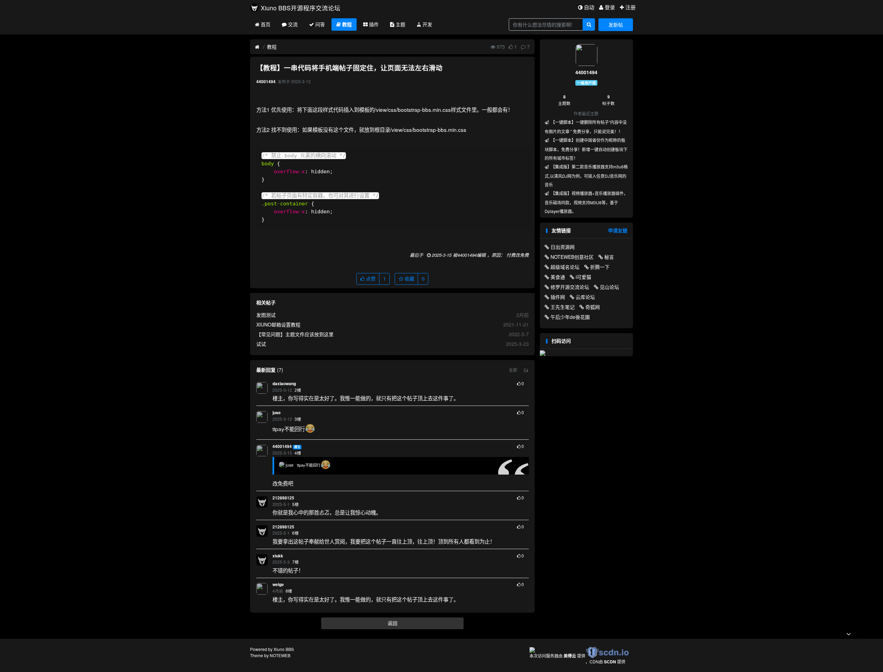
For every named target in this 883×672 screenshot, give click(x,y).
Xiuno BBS (284, 649)
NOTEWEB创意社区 (572, 256)
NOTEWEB (280, 655)
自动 (589, 7)
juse (276, 413)
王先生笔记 (562, 306)
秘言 (609, 256)
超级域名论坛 (564, 266)
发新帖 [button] (615, 24)
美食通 (557, 276)
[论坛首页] (257, 47)
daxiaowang (284, 384)
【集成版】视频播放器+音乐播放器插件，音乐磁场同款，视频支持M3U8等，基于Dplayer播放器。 (586, 202)
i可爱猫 (583, 276)
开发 (427, 24)
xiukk (277, 556)
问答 (320, 24)
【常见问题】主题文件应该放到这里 (295, 334)
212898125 (283, 498)
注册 (630, 7)
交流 (293, 24)
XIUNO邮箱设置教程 (278, 324)
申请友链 (617, 230)
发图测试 (266, 314)
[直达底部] (848, 634)
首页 (265, 24)
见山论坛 (609, 286)
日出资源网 (562, 246)
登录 (610, 7)
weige (278, 584)
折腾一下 (599, 266)
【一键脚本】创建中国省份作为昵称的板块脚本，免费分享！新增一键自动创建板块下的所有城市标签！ (586, 149)
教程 (347, 24)
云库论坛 (585, 296)
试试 (261, 343)
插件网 (557, 296)
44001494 (282, 446)
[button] (513, 370)
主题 (400, 24)
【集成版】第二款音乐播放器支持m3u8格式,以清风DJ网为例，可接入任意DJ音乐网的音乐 (586, 175)
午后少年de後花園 (570, 316)
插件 (374, 24)
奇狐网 (592, 306)
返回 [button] (392, 623)
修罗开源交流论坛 (569, 286)
